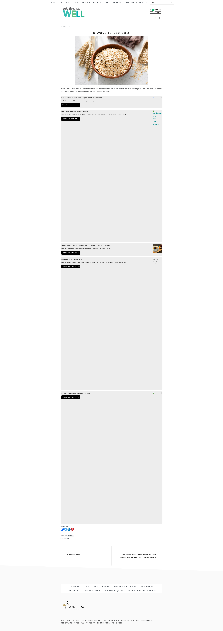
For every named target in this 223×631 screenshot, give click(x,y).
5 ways (66, 538)
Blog (70, 536)
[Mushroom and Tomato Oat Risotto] (157, 175)
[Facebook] (62, 529)
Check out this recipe (71, 105)
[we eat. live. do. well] (74, 18)
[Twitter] (65, 529)
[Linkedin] (69, 529)
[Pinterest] (72, 529)
